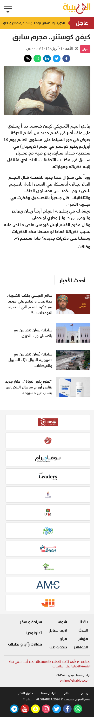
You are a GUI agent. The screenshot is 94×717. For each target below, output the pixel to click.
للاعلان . (67, 693)
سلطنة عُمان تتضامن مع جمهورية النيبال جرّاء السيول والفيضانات (30, 359)
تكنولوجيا (34, 633)
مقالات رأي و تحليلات (25, 644)
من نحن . (84, 693)
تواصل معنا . (47, 693)
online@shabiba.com (75, 680)
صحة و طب (58, 647)
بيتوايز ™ (28, 699)
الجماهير (81, 647)
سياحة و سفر (31, 622)
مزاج (85, 48)
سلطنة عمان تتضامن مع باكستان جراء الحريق (33, 333)
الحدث (83, 630)
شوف (62, 622)
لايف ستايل (58, 630)
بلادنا (84, 622)
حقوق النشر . (25, 693)
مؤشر (83, 639)
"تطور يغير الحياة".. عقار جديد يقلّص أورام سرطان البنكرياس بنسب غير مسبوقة (28, 387)
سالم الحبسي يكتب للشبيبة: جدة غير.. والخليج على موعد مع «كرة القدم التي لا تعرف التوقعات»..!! (29, 304)
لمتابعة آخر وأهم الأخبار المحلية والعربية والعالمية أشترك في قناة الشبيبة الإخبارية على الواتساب (49, 664)
